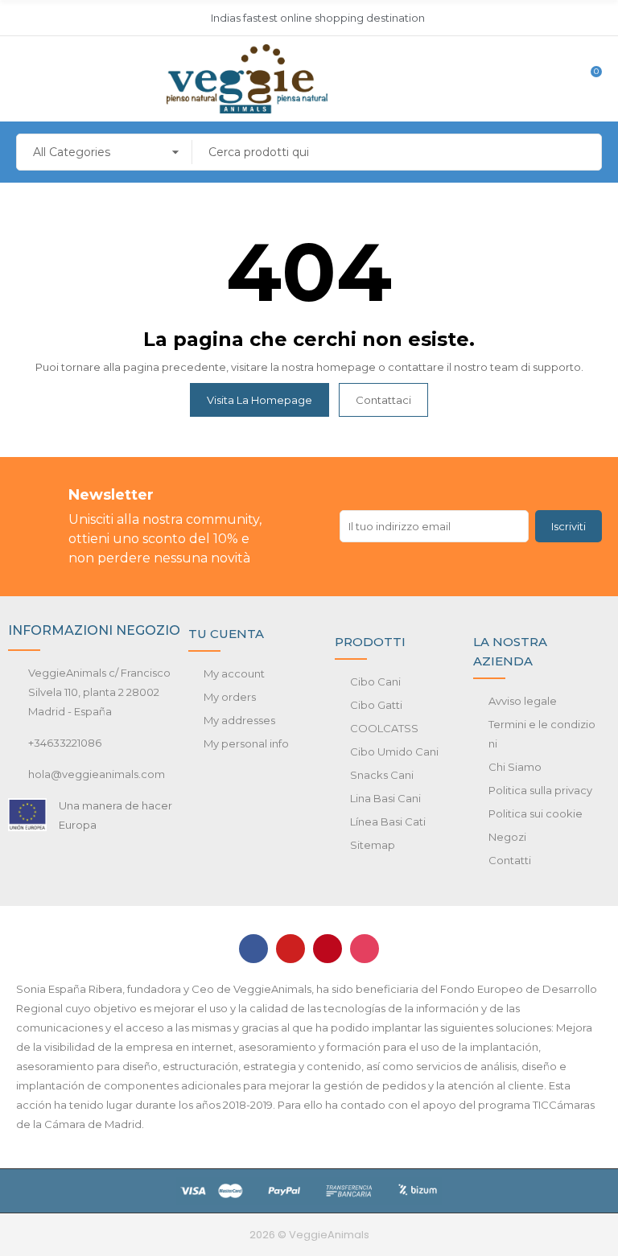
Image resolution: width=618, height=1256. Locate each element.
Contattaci (383, 399)
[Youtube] (290, 948)
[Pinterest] (327, 948)
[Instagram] (364, 948)
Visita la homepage (259, 399)
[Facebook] (253, 948)
